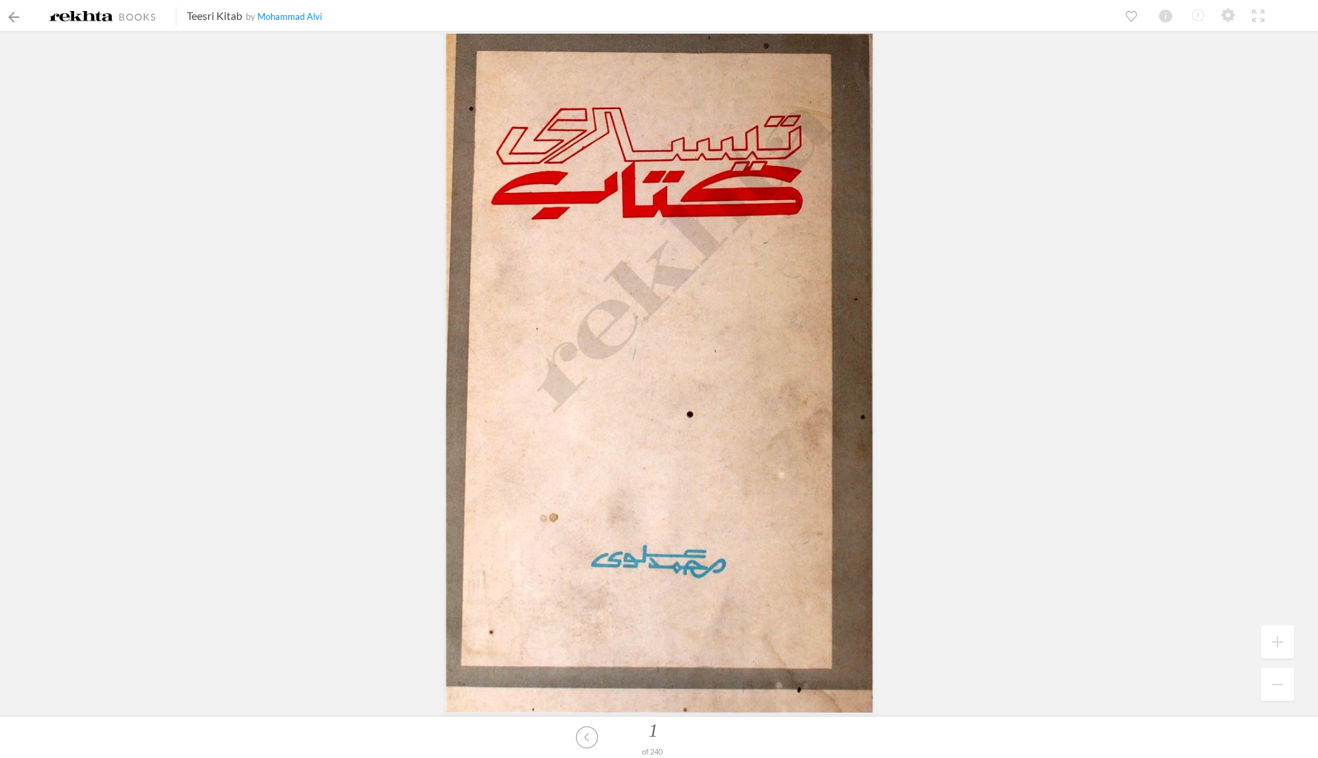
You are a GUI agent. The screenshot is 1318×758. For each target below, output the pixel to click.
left (587, 737)
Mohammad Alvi (289, 16)
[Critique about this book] (1198, 15)
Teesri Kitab (214, 15)
